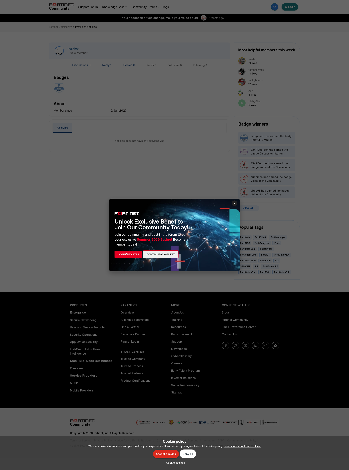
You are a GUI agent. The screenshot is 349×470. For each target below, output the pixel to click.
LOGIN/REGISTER (128, 254)
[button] (174, 462)
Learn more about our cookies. (242, 446)
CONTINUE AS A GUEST (161, 254)
